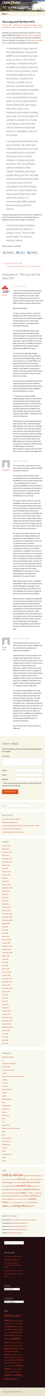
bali (42, 1175)
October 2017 (6, 846)
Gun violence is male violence (11, 819)
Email (4, 775)
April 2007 (5, 1004)
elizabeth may (23, 1185)
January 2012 (6, 875)
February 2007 (6, 1011)
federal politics (7, 1099)
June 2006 (5, 1037)
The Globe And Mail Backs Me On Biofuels (24, 266)
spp (27, 1199)
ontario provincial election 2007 (14, 1196)
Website (5, 779)
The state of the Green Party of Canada (24, 1220)
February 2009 (6, 940)
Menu (4, 14)
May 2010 (5, 897)
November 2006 (7, 1021)
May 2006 (5, 1040)
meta (3, 1119)
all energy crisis (35, 1176)
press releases (7, 1138)
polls (3, 1135)
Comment (5, 756)
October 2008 (6, 949)
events (4, 1096)
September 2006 (7, 1027)
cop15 (37, 1182)
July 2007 (5, 995)
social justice (6, 1141)
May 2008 (5, 962)
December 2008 (7, 946)
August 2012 (6, 865)
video (4, 1157)
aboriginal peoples (8, 1057)
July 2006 (5, 1034)
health (4, 1112)
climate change (17, 1329)
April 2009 (5, 933)
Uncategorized (6, 1154)
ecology (4, 1080)
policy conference (31, 1196)
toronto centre (24, 1202)
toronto (4, 1148)
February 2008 (6, 972)
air (3, 1060)
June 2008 (5, 959)
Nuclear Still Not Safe (12, 263)
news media (6, 1125)
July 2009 (5, 927)
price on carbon (16, 1199)
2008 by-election (12, 1175)
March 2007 (5, 1008)
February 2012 (6, 872)
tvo (37, 1202)
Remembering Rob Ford (9, 822)
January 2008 (6, 975)
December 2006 (7, 1017)
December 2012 (7, 859)
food (3, 1102)
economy (5, 1083)
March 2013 (5, 855)
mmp (20, 27)
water (4, 1161)
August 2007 (6, 991)
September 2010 (7, 888)
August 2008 (6, 956)
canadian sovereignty (9, 1063)
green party (6, 1109)
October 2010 (6, 884)
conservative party (8, 1070)
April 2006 (5, 1043)
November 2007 (7, 982)
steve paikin (12, 1202)
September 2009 (7, 920)
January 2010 (6, 910)
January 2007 (6, 1014)
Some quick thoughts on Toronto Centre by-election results (20, 826)
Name (4, 770)
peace (4, 1131)
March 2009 (5, 936)
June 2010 (5, 894)
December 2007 (7, 979)
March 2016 (5, 849)
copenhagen (5, 1186)
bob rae (21, 1179)
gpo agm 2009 (20, 1189)
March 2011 (5, 881)
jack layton (16, 1193)
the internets (6, 1144)
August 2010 (6, 891)
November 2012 (7, 862)
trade (4, 1151)
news (34, 1193)
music (27, 1193)
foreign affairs (6, 1106)
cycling (4, 1073)
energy (4, 1093)
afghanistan (27, 1175)
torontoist (32, 1202)
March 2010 (5, 904)
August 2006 (6, 1030)
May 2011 (5, 878)
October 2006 (6, 1024)
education (5, 1086)
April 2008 (5, 966)
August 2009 (6, 923)
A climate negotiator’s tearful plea (12, 832)
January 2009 (6, 943)
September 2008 (7, 953)
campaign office (29, 1179)
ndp (3, 1122)
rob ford (24, 1199)
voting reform (27, 27)
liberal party (6, 1115)
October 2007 (6, 985)
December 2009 (7, 914)
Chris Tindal (38, 27)
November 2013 (7, 852)
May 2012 (5, 868)
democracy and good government (26, 25)
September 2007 (7, 988)
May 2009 (5, 930)
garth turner (11, 1189)
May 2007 (5, 1001)
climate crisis (6, 1067)
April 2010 (5, 901)
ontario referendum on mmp (11, 1128)
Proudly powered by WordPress (12, 1392)
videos (10, 1206)
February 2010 (6, 907)
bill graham (14, 1179)
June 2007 (5, 998)
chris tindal (36, 1179)
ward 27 (31, 1206)
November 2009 (7, 917)
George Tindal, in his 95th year (11, 829)
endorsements (6, 1089)
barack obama (6, 1179)
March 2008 (5, 969)
